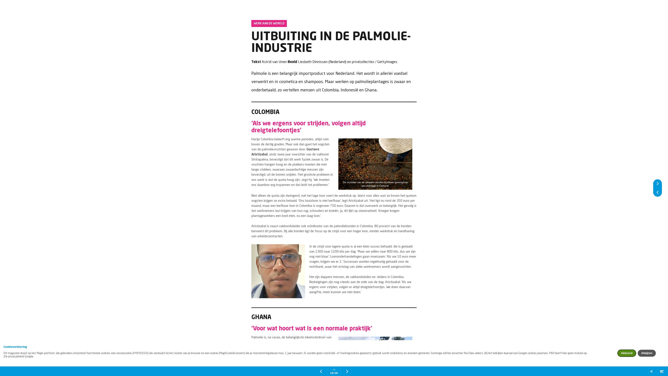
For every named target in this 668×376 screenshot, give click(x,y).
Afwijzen (646, 353)
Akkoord (627, 353)
